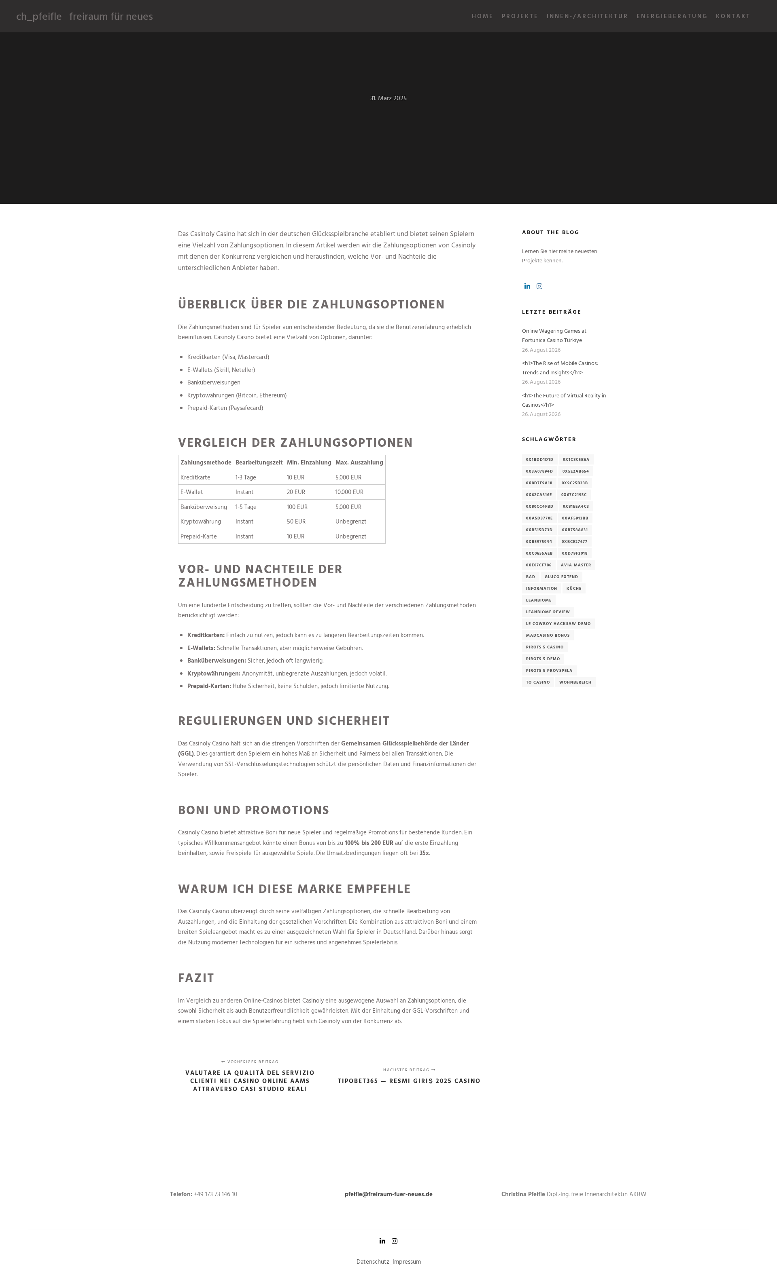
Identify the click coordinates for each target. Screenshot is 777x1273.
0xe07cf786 (539, 565)
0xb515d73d (539, 530)
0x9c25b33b (575, 483)
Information (541, 588)
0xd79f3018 (575, 553)
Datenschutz (373, 1261)
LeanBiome (539, 600)
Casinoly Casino (213, 233)
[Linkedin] (527, 286)
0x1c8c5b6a (576, 459)
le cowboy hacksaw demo (558, 624)
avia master (576, 565)
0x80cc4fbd (540, 506)
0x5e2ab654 (576, 471)
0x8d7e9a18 (539, 483)
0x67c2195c (574, 495)
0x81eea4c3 (576, 506)
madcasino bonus (548, 635)
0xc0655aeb (539, 553)
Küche (574, 588)
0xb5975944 (539, 541)
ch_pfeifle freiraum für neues (56, 16)
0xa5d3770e (539, 518)
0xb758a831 (575, 530)
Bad (530, 577)
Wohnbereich (575, 682)
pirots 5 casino (545, 647)
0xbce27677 (575, 541)
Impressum (407, 1261)
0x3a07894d (539, 471)
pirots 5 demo (543, 659)
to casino (538, 682)
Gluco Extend (561, 577)
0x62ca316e (539, 495)
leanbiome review (548, 612)
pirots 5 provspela (549, 670)
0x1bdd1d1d (540, 459)
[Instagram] (539, 286)
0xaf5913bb (575, 518)
